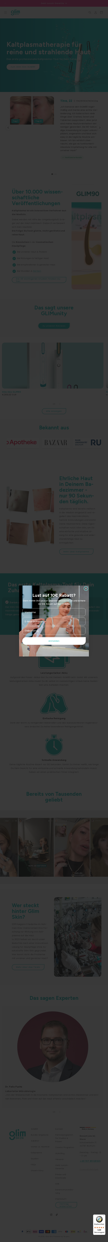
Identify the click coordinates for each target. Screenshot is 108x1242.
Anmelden (54, 641)
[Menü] (103, 1216)
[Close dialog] (86, 588)
